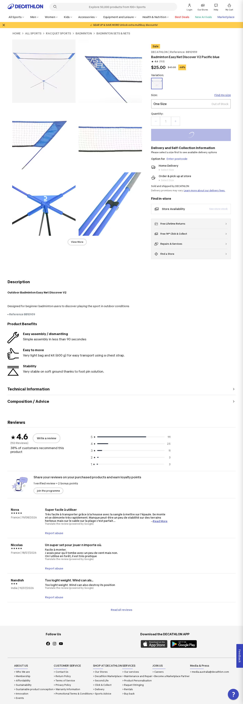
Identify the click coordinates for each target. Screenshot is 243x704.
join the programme (48, 490)
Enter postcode (176, 158)
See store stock (218, 208)
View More (77, 241)
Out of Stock (193, 135)
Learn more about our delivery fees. (204, 190)
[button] (233, 694)
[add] (175, 121)
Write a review (46, 438)
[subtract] (155, 121)
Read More (160, 521)
